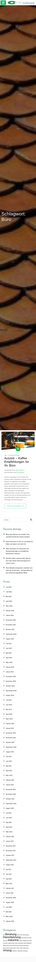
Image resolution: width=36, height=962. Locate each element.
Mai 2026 (9, 596)
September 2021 (11, 860)
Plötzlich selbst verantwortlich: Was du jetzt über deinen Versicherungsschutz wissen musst (18, 560)
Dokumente (23, 937)
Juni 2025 (9, 648)
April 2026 (9, 601)
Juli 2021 (8, 869)
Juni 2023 (9, 761)
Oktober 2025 (10, 629)
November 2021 (11, 851)
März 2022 (9, 832)
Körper (16, 943)
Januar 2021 (10, 893)
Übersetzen (19, 951)
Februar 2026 (10, 610)
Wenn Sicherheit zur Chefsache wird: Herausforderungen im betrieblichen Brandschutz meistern (17, 551)
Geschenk (5, 940)
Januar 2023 (10, 785)
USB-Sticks (14, 951)
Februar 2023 (10, 780)
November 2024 (11, 681)
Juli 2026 (8, 587)
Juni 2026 (9, 592)
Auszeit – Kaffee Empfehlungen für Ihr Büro (16, 461)
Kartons (30, 940)
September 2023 (11, 747)
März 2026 (9, 606)
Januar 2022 (10, 841)
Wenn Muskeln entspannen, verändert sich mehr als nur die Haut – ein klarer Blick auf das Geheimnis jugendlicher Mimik (19, 570)
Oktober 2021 (10, 855)
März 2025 (9, 662)
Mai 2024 (9, 709)
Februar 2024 (10, 723)
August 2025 (10, 639)
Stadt (14, 948)
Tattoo (21, 948)
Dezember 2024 (11, 676)
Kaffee (20, 940)
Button (18, 934)
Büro (21, 934)
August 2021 (10, 865)
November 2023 (11, 738)
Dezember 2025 (11, 620)
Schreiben (11, 948)
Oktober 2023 (10, 742)
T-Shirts (17, 948)
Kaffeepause (25, 940)
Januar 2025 (10, 672)
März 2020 (9, 916)
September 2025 (11, 634)
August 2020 (10, 902)
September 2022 (11, 803)
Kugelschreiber (11, 943)
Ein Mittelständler (14, 455)
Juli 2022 (8, 813)
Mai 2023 (9, 766)
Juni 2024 (9, 705)
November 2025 (11, 625)
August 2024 (10, 695)
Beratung (10, 934)
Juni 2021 (9, 874)
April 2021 (9, 879)
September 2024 (11, 690)
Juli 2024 (8, 700)
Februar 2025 (10, 667)
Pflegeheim (29, 943)
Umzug (7, 950)
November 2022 (11, 794)
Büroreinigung (26, 934)
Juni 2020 (9, 907)
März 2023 (9, 775)
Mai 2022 (9, 822)
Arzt (4, 934)
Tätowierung (26, 948)
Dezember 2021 (11, 846)
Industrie (13, 940)
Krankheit (5, 943)
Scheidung (26, 945)
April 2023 (9, 771)
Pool (11, 945)
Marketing (20, 943)
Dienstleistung (12, 937)
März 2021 (9, 883)
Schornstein (5, 948)
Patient (24, 943)
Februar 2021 (10, 888)
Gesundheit (20, 472)
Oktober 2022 (10, 799)
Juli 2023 (8, 756)
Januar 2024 (10, 728)
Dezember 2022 (11, 789)
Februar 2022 (10, 836)
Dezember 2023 (11, 733)
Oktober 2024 (10, 686)
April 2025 (9, 658)
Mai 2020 (9, 912)
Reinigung (21, 945)
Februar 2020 (10, 921)
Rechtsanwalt (15, 945)
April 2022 (9, 827)
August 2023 (10, 752)
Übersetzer (25, 951)
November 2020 (11, 898)
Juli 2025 (8, 643)
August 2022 (10, 808)
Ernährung (28, 937)
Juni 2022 (9, 818)
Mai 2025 (9, 653)
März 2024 (9, 719)
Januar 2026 (10, 615)
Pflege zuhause (6, 945)
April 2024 (9, 714)
